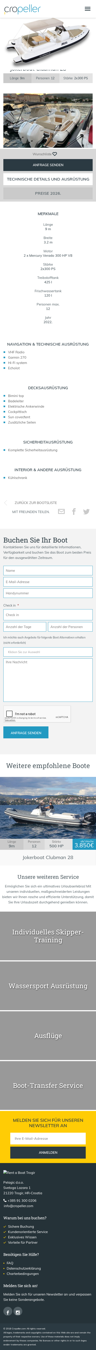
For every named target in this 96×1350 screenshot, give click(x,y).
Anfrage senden (48, 165)
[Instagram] (17, 1311)
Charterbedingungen (23, 1274)
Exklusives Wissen (22, 1237)
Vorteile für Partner (23, 1242)
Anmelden (48, 1152)
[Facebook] (7, 1311)
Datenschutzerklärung (24, 1268)
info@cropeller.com (18, 1206)
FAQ (10, 1263)
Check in (11, 605)
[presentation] (37, 714)
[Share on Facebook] (74, 512)
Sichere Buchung (21, 1226)
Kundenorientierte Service (28, 1232)
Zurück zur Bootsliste (36, 503)
